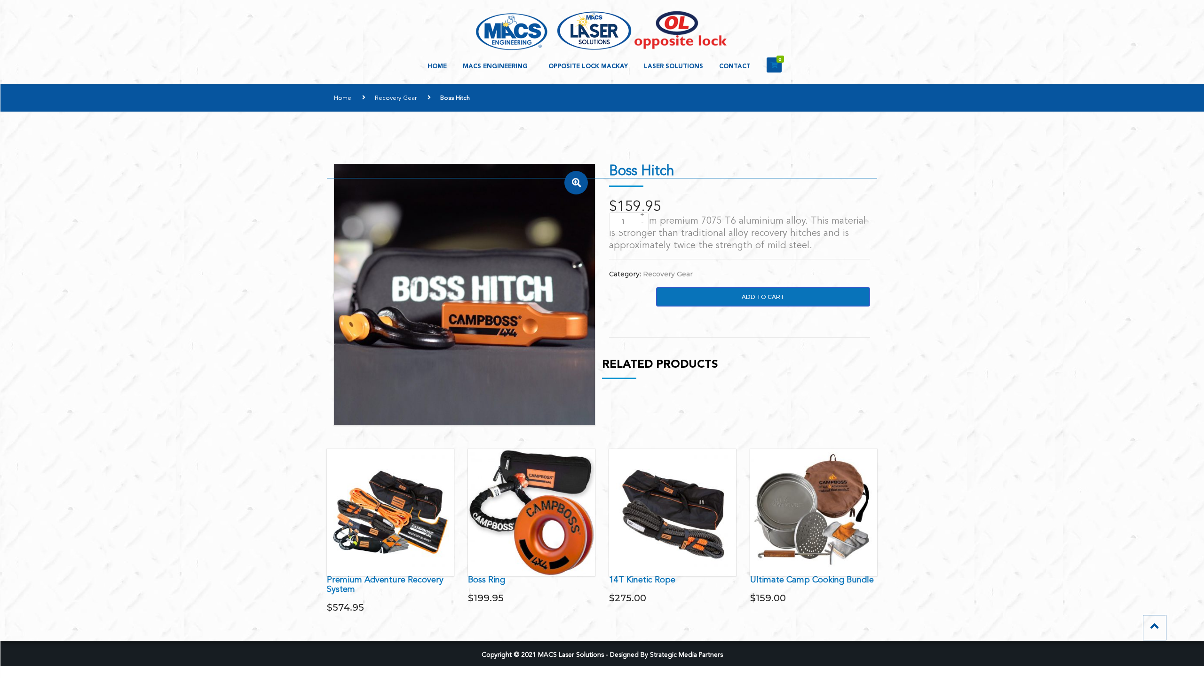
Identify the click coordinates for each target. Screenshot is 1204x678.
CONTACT (735, 67)
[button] (576, 182)
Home (437, 67)
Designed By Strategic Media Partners (666, 655)
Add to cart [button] (390, 512)
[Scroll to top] (1154, 627)
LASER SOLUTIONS (673, 67)
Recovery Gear (396, 98)
